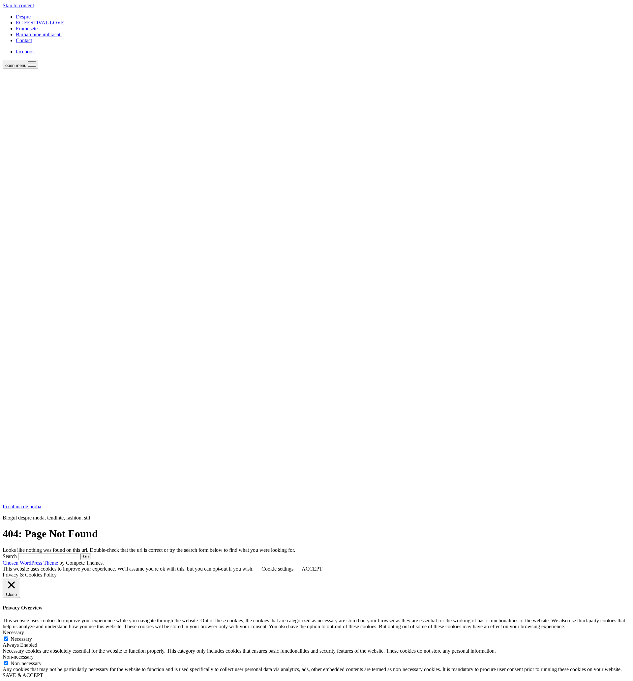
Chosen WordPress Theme (30, 563)
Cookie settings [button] (277, 569)
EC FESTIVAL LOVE (40, 22)
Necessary (21, 639)
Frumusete (27, 28)
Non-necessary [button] (18, 657)
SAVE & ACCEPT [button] (23, 675)
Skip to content (18, 5)
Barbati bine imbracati (39, 34)
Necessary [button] (13, 632)
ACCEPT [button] (312, 569)
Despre (23, 16)
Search (10, 556)
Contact (24, 40)
